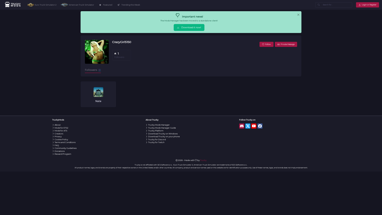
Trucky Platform (155, 130)
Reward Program (63, 154)
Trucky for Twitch (156, 142)
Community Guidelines (66, 148)
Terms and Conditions (65, 142)
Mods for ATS (61, 130)
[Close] (298, 14)
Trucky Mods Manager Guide (162, 128)
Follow (268, 44)
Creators (59, 133)
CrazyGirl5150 (121, 42)
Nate (98, 101)
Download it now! (191, 27)
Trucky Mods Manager (159, 125)
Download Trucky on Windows (163, 133)
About (58, 125)
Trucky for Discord (157, 139)
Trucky (203, 160)
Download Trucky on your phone (164, 136)
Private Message (288, 44)
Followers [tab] (92, 69)
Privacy (58, 136)
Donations (60, 151)
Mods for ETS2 (61, 128)
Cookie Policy (61, 139)
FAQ (57, 145)
